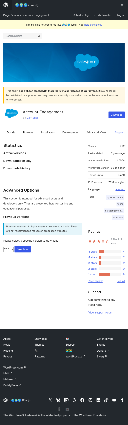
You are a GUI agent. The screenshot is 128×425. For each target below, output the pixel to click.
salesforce (118, 217)
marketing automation (114, 210)
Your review (95, 281)
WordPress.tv (76, 356)
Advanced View (96, 132)
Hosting (8, 350)
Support (120, 132)
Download (116, 114)
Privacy (7, 356)
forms (120, 204)
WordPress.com (14, 367)
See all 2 (120, 189)
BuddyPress (12, 385)
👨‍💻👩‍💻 (69, 350)
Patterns (39, 356)
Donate (103, 350)
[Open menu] (122, 5)
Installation (47, 132)
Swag (102, 356)
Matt (8, 373)
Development (70, 132)
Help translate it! (93, 24)
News (6, 344)
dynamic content (115, 197)
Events (101, 344)
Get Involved (105, 338)
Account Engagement (43, 112)
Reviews (28, 132)
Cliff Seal (32, 117)
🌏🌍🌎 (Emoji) (21, 400)
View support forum (100, 312)
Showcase (40, 338)
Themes (39, 344)
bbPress (10, 379)
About (7, 338)
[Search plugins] (38, 36)
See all (121, 281)
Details (11, 132)
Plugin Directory (12, 15)
